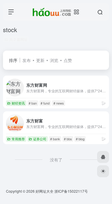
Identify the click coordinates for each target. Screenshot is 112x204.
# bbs (68, 138)
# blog (80, 138)
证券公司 (39, 138)
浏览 (54, 60)
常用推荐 (18, 138)
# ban (33, 103)
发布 (26, 60)
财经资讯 (18, 103)
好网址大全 (44, 191)
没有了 (56, 160)
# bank (55, 138)
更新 (40, 60)
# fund (45, 103)
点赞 (68, 60)
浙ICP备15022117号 (71, 191)
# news (58, 103)
